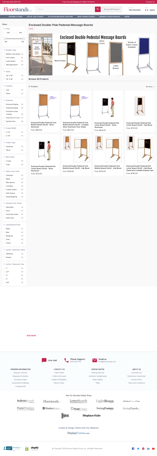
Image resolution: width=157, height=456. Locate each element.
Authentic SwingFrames (98, 376)
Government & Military (20, 383)
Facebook (133, 448)
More (127, 16)
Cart (146, 8)
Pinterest (143, 448)
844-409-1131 (15, 2)
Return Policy (59, 383)
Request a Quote (20, 373)
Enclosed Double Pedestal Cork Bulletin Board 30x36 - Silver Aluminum (43, 125)
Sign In (131, 8)
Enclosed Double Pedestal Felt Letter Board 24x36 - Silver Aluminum (43, 168)
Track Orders (59, 373)
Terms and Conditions (136, 383)
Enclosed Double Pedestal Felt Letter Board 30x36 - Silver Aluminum (107, 125)
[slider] (5, 39)
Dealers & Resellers (59, 380)
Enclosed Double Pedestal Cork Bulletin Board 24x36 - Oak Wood (108, 167)
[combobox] (68, 9)
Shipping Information (20, 376)
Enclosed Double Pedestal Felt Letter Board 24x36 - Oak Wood (139, 124)
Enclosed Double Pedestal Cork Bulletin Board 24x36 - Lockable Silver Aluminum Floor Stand (76, 125)
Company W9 (20, 386)
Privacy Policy (136, 380)
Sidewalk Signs (15, 16)
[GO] (98, 9)
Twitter (138, 448)
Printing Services (97, 373)
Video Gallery (98, 380)
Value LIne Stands (35, 16)
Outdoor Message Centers (60, 16)
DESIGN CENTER (97, 369)
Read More (31, 336)
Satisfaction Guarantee (136, 376)
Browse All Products (112, 9)
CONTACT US (59, 369)
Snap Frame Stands (86, 16)
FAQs (98, 383)
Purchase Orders (20, 380)
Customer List (136, 373)
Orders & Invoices (59, 376)
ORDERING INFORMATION (20, 369)
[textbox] (8, 33)
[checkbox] (14, 54)
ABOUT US (136, 369)
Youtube (153, 448)
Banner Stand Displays (109, 16)
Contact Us (150, 2)
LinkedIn (148, 448)
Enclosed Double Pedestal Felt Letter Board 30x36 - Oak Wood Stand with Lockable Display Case (139, 168)
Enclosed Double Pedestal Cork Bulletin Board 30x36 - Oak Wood (76, 167)
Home (31, 29)
